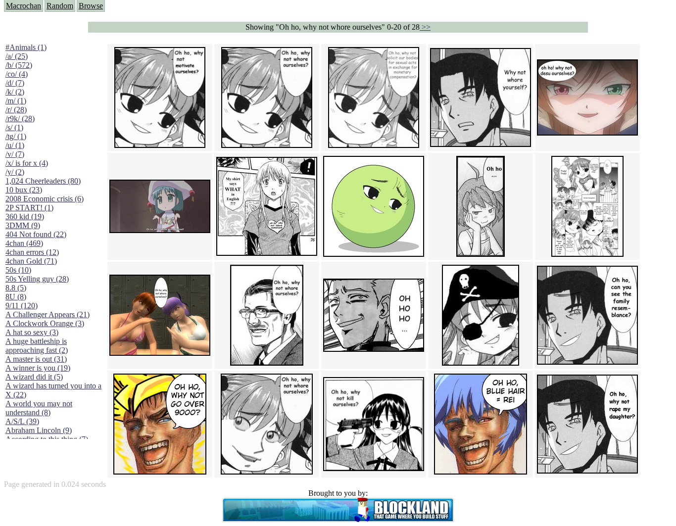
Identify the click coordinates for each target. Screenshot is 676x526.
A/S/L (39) (22, 421)
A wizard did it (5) (34, 377)
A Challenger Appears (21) (47, 314)
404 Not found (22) (35, 234)
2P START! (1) (29, 207)
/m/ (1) (15, 100)
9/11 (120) (21, 305)
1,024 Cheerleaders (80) (43, 181)
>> (425, 27)
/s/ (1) (14, 127)
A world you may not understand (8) (38, 408)
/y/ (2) (14, 172)
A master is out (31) (36, 359)
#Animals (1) (26, 47)
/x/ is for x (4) (26, 163)
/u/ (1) (14, 145)
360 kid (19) (24, 216)
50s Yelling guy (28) (37, 279)
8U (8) (15, 296)
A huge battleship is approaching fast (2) (36, 345)
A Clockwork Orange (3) (44, 323)
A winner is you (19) (37, 368)
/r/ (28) (16, 109)
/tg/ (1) (15, 136)
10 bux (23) (23, 190)
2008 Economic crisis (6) (44, 198)
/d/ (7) (14, 83)
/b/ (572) (18, 65)
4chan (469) (24, 243)
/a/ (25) (16, 56)
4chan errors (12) (32, 252)
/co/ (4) (16, 74)
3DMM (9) (22, 225)
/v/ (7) (14, 154)
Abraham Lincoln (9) (38, 430)
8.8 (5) (15, 288)
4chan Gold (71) (31, 261)
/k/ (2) (14, 92)
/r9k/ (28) (20, 118)
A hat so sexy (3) (31, 332)
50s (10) (18, 270)
